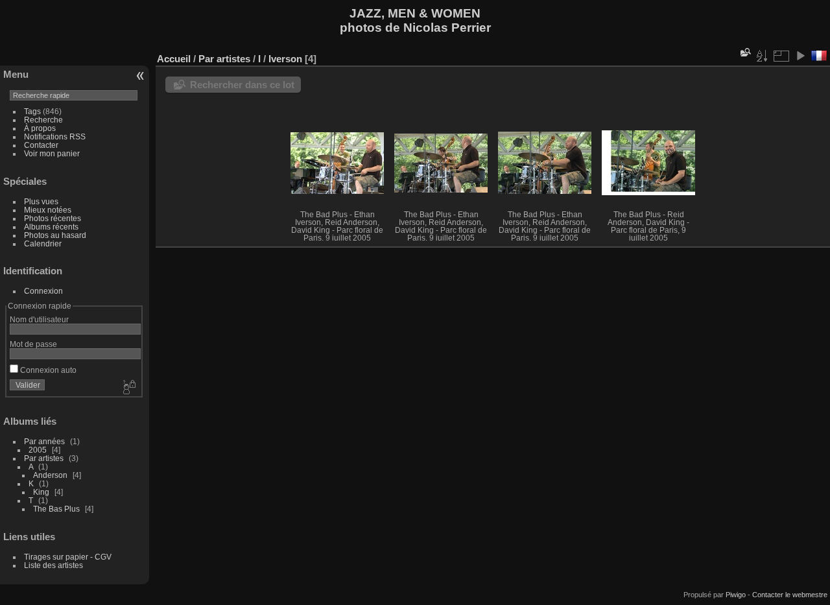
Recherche (43, 119)
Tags (32, 111)
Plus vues (41, 201)
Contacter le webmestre (789, 595)
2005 (38, 449)
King (41, 492)
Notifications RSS (55, 136)
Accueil (174, 58)
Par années (44, 441)
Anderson (50, 475)
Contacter (41, 145)
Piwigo (736, 595)
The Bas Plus (56, 508)
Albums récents (51, 226)
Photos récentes (52, 218)
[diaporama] (800, 55)
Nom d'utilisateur (39, 319)
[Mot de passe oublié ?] (128, 387)
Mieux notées (47, 210)
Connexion (43, 291)
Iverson (285, 58)
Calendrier (43, 243)
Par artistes (44, 458)
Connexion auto (47, 370)
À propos (40, 128)
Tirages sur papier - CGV (68, 556)
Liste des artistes (53, 565)
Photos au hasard (55, 235)
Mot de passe (33, 344)
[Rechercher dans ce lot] (744, 52)
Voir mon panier (52, 153)
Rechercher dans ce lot (242, 84)
